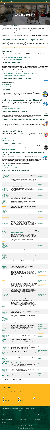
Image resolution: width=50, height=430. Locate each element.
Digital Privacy (4, 422)
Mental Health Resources (22, 419)
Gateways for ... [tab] (33, 408)
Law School (4, 261)
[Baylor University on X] (25, 426)
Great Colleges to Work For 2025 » (8, 140)
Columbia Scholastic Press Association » (42, 376)
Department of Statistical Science (5, 369)
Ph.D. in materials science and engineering (22, 232)
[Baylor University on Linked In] (27, 426)
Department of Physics (4, 311)
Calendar (20, 410)
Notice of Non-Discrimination (23, 420)
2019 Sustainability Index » (7, 165)
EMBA (3, 215)
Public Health (4, 345)
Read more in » (6, 84)
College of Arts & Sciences (5, 203)
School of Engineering (4, 232)
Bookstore (3, 414)
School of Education (5, 223)
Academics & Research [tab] (14, 408)
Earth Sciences (4, 210)
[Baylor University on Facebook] (21, 426)
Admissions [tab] (27, 408)
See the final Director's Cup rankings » (9, 149)
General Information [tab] (5, 408)
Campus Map (20, 411)
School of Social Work (5, 353)
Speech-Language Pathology (5, 362)
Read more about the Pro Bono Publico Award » (11, 108)
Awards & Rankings (17, 25)
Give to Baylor (20, 414)
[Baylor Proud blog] (19, 426)
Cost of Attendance (4, 420)
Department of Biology (4, 201)
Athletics (3, 411)
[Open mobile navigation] (49, 1)
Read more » (4, 138)
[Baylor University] (6, 1)
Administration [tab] (21, 408)
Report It (20, 422)
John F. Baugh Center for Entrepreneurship (5, 244)
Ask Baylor (3, 413)
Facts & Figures (10, 25)
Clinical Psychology (5, 335)
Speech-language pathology (16, 362)
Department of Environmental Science (4, 255)
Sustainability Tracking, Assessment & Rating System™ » (12, 167)
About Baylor (4, 4)
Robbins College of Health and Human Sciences (5, 347)
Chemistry (4, 205)
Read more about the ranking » (9, 86)
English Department (5, 238)
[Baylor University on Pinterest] (29, 426)
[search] (46, 1)
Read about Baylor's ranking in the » (13, 75)
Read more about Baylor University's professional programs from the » (20, 73)
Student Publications (5, 375)
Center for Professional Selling (5, 318)
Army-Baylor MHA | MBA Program (5, 189)
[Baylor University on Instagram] (23, 426)
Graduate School (5, 190)
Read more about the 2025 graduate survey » (42, 232)
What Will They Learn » (6, 128)
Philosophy (4, 304)
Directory (20, 413)
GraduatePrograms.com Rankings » (42, 351)
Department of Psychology (4, 327)
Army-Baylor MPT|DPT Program (5, 195)
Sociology (4, 357)
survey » (40, 278)
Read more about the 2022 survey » (42, 284)
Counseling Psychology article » (42, 329)
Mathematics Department (4, 266)
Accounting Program (5, 175)
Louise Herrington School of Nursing (5, 295)
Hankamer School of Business (5, 177)
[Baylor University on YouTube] (31, 426)
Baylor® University (24, 427)
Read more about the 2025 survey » (42, 272)
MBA (3, 277)
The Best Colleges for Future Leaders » (15, 59)
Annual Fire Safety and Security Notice (7, 419)
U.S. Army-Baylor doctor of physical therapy (18, 192)
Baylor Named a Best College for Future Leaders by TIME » (19, 57)
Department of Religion (4, 340)
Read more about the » (8, 97)
